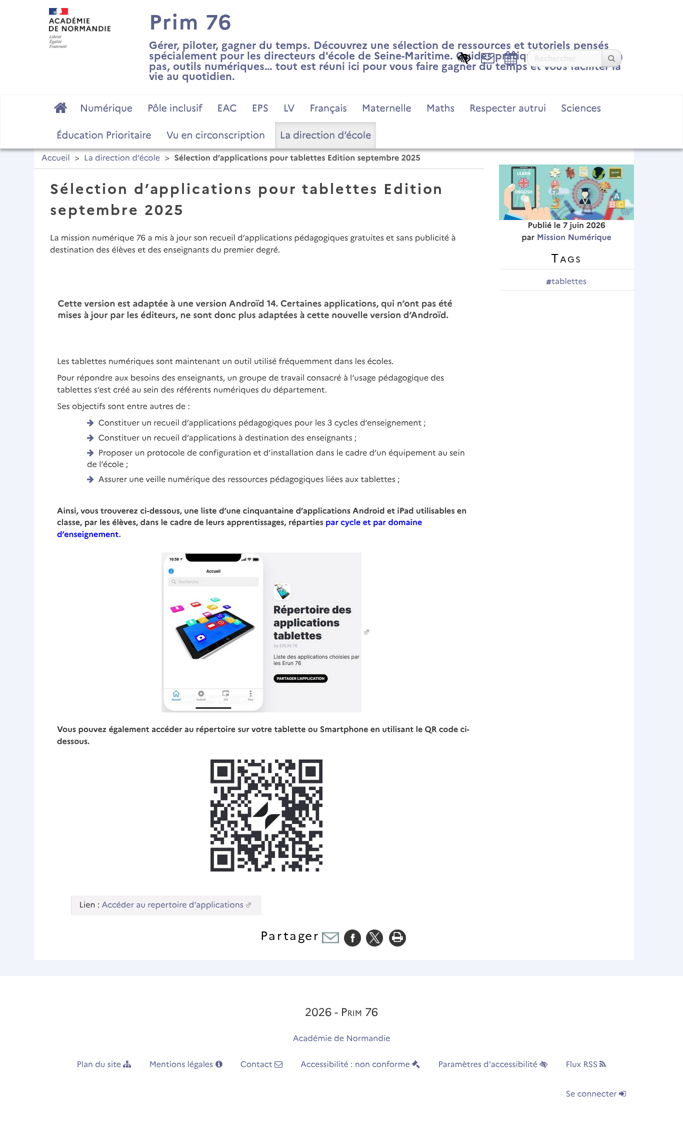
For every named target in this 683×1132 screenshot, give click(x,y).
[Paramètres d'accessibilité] (464, 57)
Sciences (581, 108)
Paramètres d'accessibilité (489, 1065)
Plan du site (100, 1065)
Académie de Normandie (341, 1039)
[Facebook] (352, 937)
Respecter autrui (508, 108)
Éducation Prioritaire (104, 135)
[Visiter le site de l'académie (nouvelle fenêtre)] (79, 27)
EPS (260, 108)
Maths (440, 108)
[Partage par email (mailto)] (330, 937)
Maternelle (387, 108)
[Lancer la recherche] (612, 58)
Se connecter (592, 1094)
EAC (226, 108)
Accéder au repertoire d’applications (173, 905)
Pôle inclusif (175, 108)
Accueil (56, 158)
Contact (257, 1065)
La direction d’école (325, 135)
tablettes (569, 281)
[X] (374, 937)
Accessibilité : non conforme (356, 1065)
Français (328, 108)
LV (289, 108)
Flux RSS (583, 1065)
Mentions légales (183, 1065)
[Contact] (488, 57)
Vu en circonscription (215, 135)
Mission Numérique (573, 237)
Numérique (106, 108)
